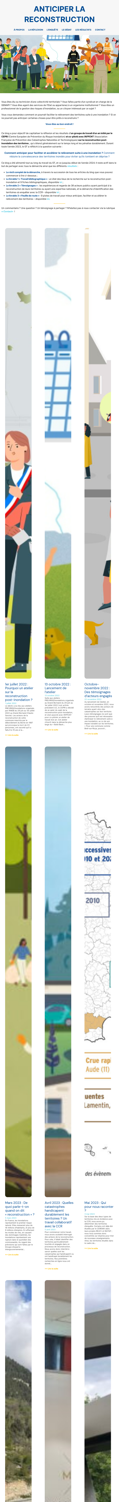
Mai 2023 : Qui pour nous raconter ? (98, 1207)
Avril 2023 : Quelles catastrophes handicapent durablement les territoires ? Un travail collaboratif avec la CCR (59, 1214)
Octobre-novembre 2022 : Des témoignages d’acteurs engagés (98, 690)
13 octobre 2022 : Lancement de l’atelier (58, 688)
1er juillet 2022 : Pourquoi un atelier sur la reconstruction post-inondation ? (19, 692)
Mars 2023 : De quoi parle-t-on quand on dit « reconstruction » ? (20, 1208)
